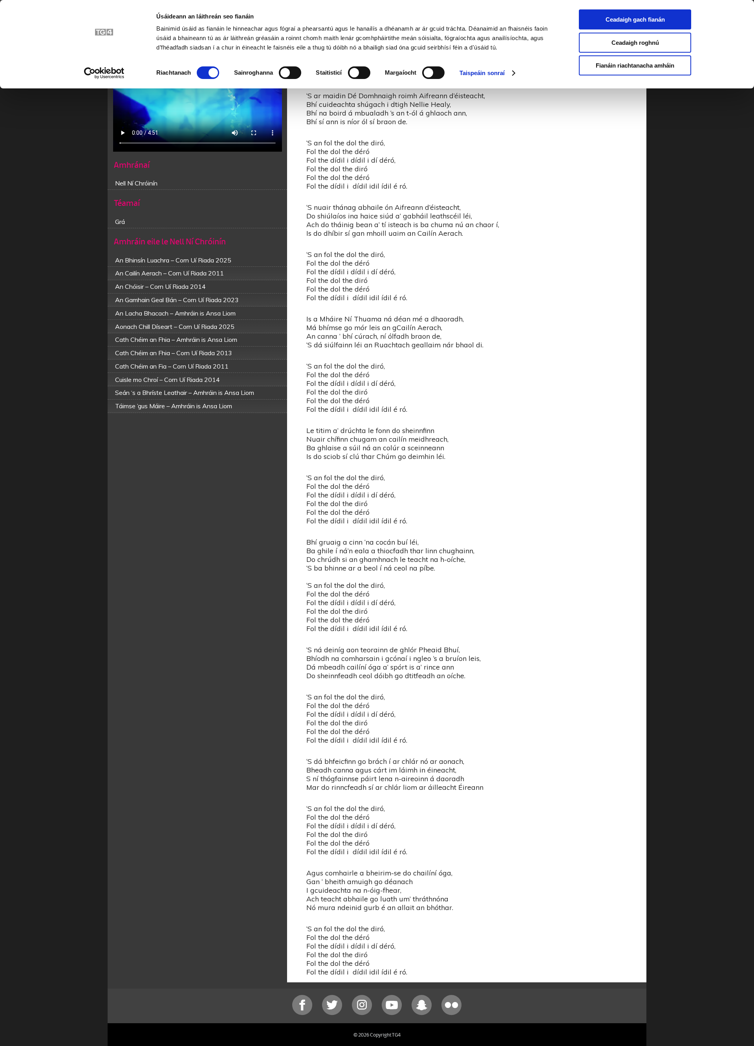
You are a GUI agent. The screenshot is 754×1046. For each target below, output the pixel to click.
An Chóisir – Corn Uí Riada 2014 (160, 286)
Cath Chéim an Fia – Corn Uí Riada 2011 (172, 366)
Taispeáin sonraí (482, 73)
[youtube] (393, 1013)
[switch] (290, 72)
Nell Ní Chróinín (136, 183)
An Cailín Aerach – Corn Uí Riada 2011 (169, 273)
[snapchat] (423, 1013)
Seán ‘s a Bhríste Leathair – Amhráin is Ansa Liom (184, 392)
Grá (120, 222)
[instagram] (363, 1013)
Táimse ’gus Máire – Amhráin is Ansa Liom (173, 406)
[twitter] (333, 1013)
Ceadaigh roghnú (635, 42)
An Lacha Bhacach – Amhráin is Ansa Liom (175, 313)
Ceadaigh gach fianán (635, 19)
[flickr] (451, 1013)
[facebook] (303, 1013)
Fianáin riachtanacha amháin (635, 65)
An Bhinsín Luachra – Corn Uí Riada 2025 (173, 260)
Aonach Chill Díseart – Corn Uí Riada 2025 (174, 326)
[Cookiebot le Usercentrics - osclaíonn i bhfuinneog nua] (104, 73)
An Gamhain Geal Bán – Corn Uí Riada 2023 (177, 300)
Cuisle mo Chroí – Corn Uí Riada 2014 (167, 380)
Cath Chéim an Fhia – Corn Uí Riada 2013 (173, 353)
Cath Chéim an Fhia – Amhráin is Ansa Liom (176, 339)
